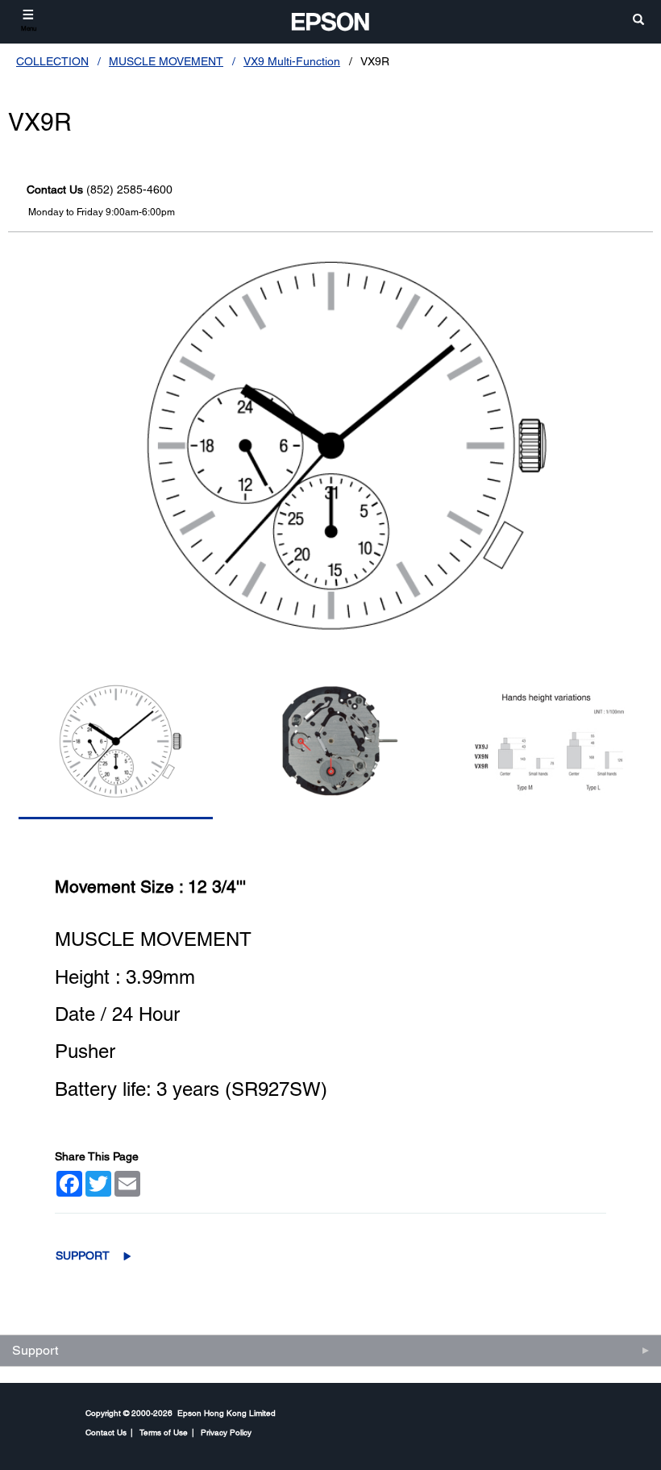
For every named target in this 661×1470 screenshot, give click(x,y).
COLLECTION (52, 61)
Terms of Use (163, 1432)
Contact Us (106, 1432)
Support (83, 1255)
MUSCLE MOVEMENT (166, 61)
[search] (638, 20)
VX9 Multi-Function (291, 61)
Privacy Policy (226, 1432)
